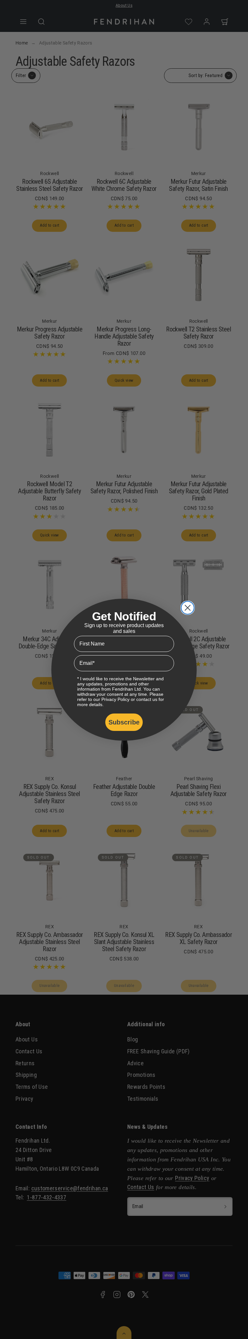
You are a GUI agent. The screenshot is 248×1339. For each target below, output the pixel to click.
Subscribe (124, 722)
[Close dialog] (187, 607)
